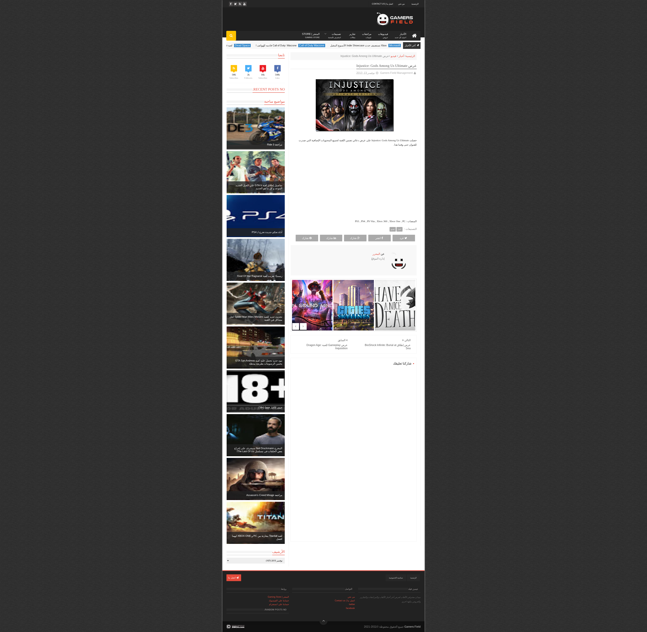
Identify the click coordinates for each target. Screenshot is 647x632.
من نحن (401, 4)
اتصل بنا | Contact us (382, 4)
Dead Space (306, 45)
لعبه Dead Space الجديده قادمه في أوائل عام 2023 (269, 45)
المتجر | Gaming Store (278, 597)
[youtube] (244, 4)
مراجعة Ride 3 (274, 144)
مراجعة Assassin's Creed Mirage (264, 495)
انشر (378, 238)
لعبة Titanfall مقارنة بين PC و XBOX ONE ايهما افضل (257, 537)
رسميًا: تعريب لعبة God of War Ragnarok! (259, 276)
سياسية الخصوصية (396, 578)
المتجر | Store (311, 34)
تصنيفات (334, 34)
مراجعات (366, 34)
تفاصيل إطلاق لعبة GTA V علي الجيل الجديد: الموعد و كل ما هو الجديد (258, 187)
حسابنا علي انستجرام (279, 604)
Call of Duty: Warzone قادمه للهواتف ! (340, 45)
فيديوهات (383, 34)
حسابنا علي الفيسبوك (279, 600)
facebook (350, 608)
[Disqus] (353, 408)
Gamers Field (412, 626)
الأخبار (400, 34)
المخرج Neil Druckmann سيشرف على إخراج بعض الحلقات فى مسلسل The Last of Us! (258, 450)
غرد (402, 238)
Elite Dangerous (226, 45)
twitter (352, 604)
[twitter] (235, 4)
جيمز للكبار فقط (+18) (270, 407)
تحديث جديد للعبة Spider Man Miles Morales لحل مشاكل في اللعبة (255, 318)
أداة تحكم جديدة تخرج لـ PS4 (267, 232)
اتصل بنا (232, 577)
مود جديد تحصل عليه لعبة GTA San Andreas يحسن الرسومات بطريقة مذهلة (258, 362)
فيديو (393, 56)
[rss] (240, 4)
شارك (353, 238)
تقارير (352, 34)
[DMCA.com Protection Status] (235, 627)
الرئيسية (415, 4)
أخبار (401, 56)
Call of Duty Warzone (375, 45)
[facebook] (230, 4)
